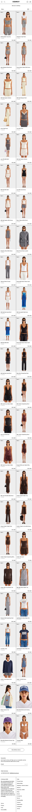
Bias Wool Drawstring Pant (22, 373)
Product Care (20, 781)
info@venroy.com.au (14, 773)
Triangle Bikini (20, 740)
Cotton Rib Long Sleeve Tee (7, 587)
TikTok (18, 808)
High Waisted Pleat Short (6, 67)
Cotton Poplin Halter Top (22, 495)
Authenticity (19, 804)
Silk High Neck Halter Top (22, 587)
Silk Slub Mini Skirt (5, 189)
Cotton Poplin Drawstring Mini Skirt (7, 557)
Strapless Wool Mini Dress (6, 251)
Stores (18, 798)
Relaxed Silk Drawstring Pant (7, 618)
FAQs (18, 791)
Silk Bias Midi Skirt (5, 342)
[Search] (4, 2)
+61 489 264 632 (5, 773)
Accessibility (3, 809)
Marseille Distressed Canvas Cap (23, 710)
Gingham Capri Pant (21, 36)
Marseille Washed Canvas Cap (7, 740)
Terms (2, 803)
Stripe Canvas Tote (5, 709)
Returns (19, 787)
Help (18, 779)
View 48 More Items (16, 749)
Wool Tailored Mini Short (22, 220)
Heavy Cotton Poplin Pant (6, 526)
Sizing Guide (20, 783)
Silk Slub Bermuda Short (6, 312)
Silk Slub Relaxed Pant (22, 98)
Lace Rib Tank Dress (21, 189)
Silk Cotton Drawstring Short (23, 404)
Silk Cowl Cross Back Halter (7, 404)
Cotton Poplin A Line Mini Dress (24, 526)
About (18, 794)
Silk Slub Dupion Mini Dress (7, 220)
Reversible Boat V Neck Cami (23, 281)
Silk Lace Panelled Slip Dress (7, 495)
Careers (19, 802)
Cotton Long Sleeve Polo (6, 679)
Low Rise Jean (4, 648)
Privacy (2, 805)
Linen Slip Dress (4, 128)
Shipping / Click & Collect (22, 785)
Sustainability (20, 800)
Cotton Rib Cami (20, 557)
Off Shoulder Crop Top (6, 36)
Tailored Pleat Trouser (5, 281)
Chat (2, 807)
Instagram (19, 806)
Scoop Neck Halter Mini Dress (23, 67)
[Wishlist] (27, 2)
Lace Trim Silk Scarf (5, 434)
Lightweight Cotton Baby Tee (23, 618)
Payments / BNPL (21, 789)
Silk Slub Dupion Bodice (6, 98)
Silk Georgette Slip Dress (22, 312)
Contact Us (19, 796)
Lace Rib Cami (20, 128)
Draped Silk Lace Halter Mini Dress (23, 465)
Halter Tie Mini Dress (21, 679)
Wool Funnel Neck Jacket (22, 251)
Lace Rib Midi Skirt (5, 159)
